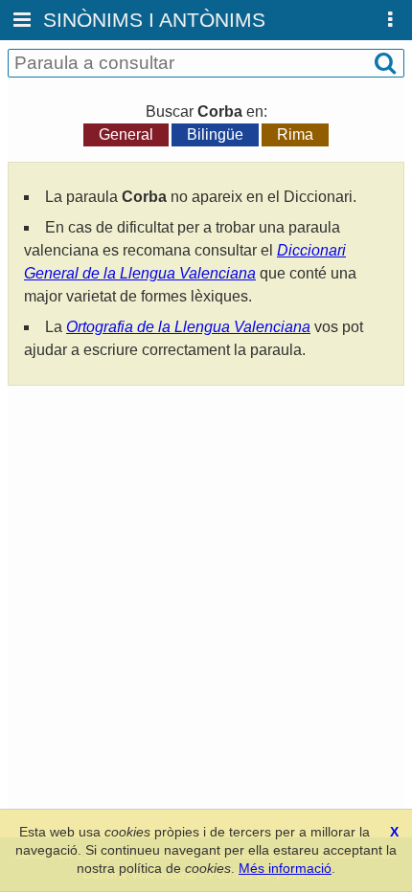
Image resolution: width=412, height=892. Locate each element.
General (126, 134)
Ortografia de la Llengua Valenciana (188, 327)
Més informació (285, 868)
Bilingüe (215, 134)
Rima (295, 134)
